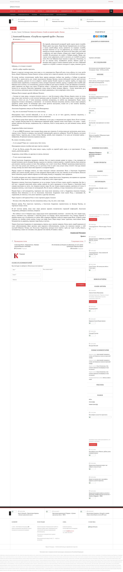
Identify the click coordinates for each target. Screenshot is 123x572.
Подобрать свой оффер (94, 57)
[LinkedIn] (104, 36)
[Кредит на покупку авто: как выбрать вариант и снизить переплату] (92, 484)
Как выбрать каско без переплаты (98, 414)
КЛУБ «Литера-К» (91, 11)
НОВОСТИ (12, 11)
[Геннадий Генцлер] (92, 337)
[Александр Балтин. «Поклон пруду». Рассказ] (92, 230)
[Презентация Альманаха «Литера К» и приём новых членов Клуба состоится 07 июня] (82, 513)
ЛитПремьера (26, 32)
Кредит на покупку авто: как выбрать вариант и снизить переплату (98, 479)
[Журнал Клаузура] (15, 6)
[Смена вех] (92, 114)
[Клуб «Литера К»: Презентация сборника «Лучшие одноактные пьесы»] (14, 513)
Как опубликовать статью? (46, 14)
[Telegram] (99, 36)
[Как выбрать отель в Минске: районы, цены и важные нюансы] (92, 457)
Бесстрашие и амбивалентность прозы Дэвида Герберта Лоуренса (98, 97)
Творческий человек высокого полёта (96, 21)
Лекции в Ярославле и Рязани (59, 28)
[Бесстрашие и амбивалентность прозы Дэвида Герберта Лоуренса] (92, 102)
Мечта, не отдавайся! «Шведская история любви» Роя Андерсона (99, 135)
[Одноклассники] (97, 36)
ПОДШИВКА (79, 11)
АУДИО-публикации (51, 11)
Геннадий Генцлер (93, 333)
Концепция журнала (23, 14)
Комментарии (93, 404)
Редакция (23, 39)
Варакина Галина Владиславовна (97, 321)
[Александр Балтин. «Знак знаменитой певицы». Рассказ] (92, 258)
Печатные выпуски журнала (26, 11)
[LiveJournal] (106, 36)
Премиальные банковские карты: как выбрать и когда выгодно (98, 466)
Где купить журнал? (61, 14)
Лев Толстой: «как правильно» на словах (99, 123)
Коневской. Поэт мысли (58, 21)
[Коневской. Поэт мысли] (48, 21)
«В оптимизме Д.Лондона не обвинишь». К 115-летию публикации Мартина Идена (67, 245)
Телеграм (110, 1)
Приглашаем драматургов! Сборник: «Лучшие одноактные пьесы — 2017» (64, 514)
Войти (90, 399)
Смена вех (91, 110)
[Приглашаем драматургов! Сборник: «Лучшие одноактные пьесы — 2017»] (48, 513)
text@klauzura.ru (70, 531)
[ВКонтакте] (94, 36)
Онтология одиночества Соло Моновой (28, 21)
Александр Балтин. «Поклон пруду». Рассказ (100, 226)
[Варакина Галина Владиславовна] (92, 325)
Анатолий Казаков (78, 233)
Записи (92, 402)
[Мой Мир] (101, 36)
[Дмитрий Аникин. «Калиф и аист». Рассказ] (100, 202)
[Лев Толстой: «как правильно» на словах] (92, 127)
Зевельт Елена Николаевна (96, 293)
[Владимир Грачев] (92, 312)
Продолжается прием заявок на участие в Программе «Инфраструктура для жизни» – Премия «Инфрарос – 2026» (100, 494)
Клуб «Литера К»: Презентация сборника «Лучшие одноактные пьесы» (28, 514)
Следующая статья (77, 241)
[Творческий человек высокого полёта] (82, 21)
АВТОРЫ (40, 11)
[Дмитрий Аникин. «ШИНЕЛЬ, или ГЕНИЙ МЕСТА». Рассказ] (92, 244)
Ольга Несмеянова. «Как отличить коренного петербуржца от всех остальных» (99, 368)
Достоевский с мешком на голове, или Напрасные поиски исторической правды (99, 356)
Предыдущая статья (20, 241)
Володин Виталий (93, 345)
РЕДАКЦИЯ (34, 14)
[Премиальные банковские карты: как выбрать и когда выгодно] (92, 471)
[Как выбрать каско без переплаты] (100, 427)
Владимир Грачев (93, 308)
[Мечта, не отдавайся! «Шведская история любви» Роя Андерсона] (92, 140)
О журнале (12, 14)
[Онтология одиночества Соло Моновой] (14, 21)
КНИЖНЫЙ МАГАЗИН (66, 11)
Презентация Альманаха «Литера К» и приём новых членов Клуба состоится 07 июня (98, 514)
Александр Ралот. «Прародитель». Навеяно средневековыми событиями (26, 245)
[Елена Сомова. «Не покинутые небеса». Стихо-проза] (92, 272)
